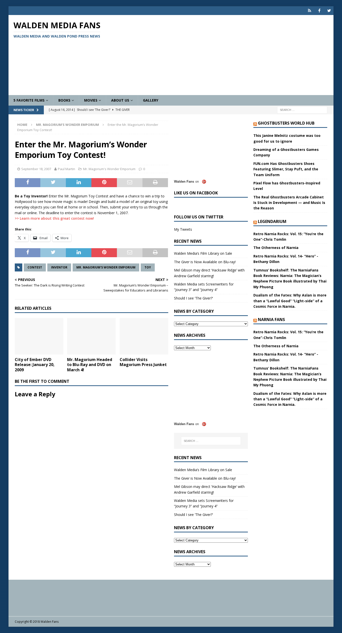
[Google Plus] (309, 10)
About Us (120, 100)
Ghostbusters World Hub (286, 123)
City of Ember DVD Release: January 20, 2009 (35, 365)
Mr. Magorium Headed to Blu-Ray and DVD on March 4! (89, 365)
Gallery (150, 100)
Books (64, 100)
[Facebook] (319, 10)
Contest (35, 267)
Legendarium (272, 221)
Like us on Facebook (196, 193)
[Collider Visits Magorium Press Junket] (144, 336)
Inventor (59, 267)
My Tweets (183, 229)
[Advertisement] (224, 55)
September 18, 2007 (36, 169)
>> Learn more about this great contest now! (54, 218)
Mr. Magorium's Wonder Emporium (109, 169)
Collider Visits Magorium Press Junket (143, 362)
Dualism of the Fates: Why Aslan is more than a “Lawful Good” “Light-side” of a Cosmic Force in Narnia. (289, 301)
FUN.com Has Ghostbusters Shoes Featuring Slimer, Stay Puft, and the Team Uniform (285, 169)
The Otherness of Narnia (275, 247)
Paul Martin (66, 169)
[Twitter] (329, 10)
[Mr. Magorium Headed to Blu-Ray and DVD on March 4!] (91, 336)
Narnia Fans (271, 319)
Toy (147, 267)
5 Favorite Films (29, 100)
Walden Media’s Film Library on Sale (203, 253)
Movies (90, 100)
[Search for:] (302, 109)
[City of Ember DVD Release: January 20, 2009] (39, 336)
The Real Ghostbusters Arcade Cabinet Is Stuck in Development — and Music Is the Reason (289, 203)
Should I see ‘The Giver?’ (193, 298)
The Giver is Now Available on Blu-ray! (205, 261)
